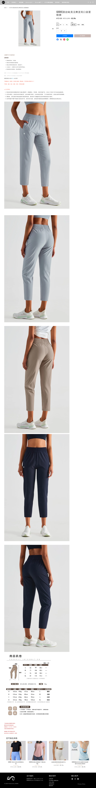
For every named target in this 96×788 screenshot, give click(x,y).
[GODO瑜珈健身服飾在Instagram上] (75, 779)
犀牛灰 (73, 24)
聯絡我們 (51, 785)
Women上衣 (29, 2)
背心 (13, 78)
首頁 (8, 2)
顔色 (72, 22)
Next (52, 28)
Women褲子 (38, 2)
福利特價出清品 (65, 2)
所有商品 (14, 2)
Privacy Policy (81, 784)
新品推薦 (21, 2)
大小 (57, 22)
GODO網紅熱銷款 (48, 2)
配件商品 (57, 2)
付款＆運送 (51, 782)
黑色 (83, 24)
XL (67, 24)
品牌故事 (51, 778)
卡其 (78, 24)
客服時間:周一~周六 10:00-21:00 (35, 778)
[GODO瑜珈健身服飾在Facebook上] (72, 779)
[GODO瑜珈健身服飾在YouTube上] (78, 779)
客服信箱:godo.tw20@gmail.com (35, 780)
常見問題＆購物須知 (53, 780)
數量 (57, 28)
